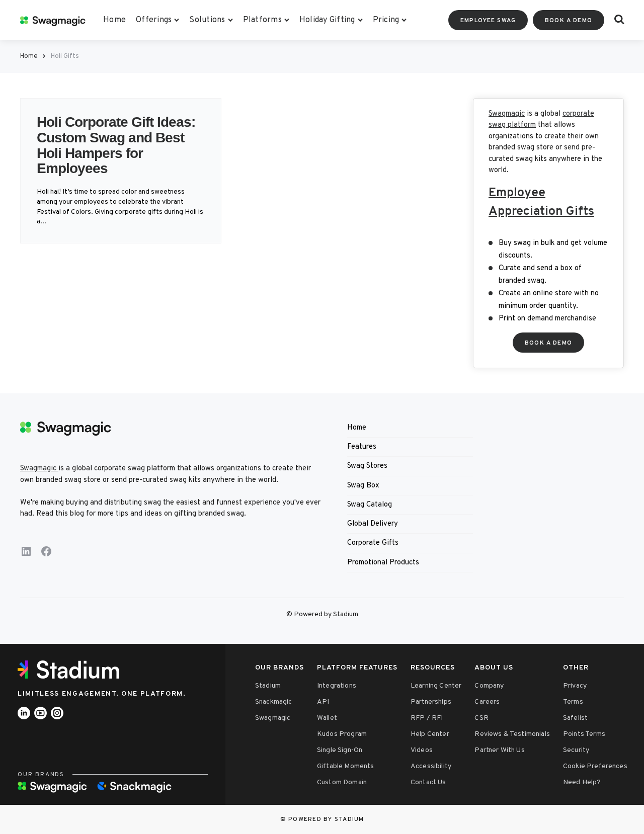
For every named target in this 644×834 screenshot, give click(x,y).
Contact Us (428, 782)
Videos (422, 750)
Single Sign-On (339, 750)
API (323, 702)
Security (576, 750)
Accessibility (431, 766)
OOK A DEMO (548, 343)
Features (361, 447)
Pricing (386, 20)
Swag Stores (367, 466)
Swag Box (363, 485)
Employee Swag (488, 21)
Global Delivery (372, 524)
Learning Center (436, 686)
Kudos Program (342, 734)
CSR (481, 718)
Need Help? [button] (582, 782)
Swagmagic (507, 114)
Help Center (430, 734)
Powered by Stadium (326, 819)
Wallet (327, 718)
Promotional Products (383, 562)
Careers (487, 702)
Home (114, 20)
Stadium (268, 686)
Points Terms (584, 734)
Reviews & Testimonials (512, 734)
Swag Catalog (369, 505)
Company (489, 686)
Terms (573, 702)
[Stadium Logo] (72, 669)
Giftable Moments (345, 766)
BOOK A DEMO (568, 21)
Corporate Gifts (372, 543)
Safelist (575, 718)
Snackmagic (273, 702)
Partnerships (431, 702)
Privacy (575, 686)
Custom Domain (342, 782)
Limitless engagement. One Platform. (102, 694)
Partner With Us (499, 750)
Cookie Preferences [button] (595, 766)
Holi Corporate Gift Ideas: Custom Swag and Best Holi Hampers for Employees (116, 145)
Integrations (336, 686)
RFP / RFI (427, 718)
